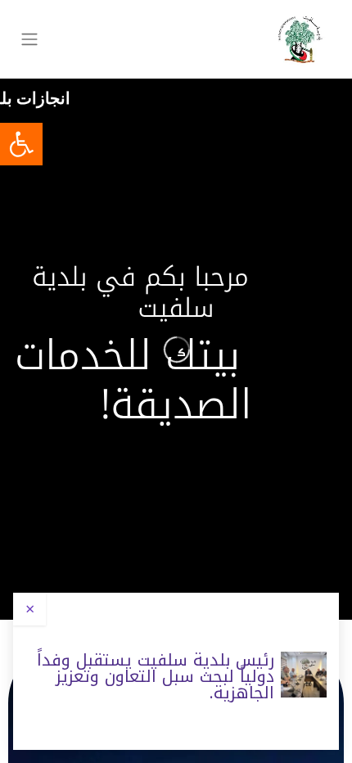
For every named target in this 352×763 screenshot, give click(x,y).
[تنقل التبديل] (29, 39)
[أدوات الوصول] (21, 144)
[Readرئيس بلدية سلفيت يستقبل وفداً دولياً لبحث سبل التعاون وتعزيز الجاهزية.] (304, 675)
